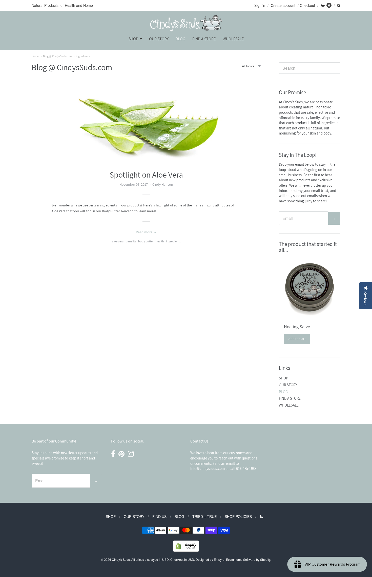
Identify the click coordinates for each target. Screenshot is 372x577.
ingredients (83, 56)
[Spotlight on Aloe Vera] (146, 120)
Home (35, 56)
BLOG (180, 39)
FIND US (159, 516)
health (160, 241)
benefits (131, 241)
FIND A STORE (204, 39)
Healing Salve (297, 327)
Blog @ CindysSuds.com (57, 56)
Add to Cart (297, 338)
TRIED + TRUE (204, 516)
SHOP (133, 39)
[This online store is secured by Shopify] (186, 550)
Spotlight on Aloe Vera (146, 174)
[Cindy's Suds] (186, 23)
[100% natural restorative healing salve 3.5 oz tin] (309, 288)
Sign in (259, 5)
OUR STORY (159, 39)
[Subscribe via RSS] (261, 516)
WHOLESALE (233, 39)
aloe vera (117, 241)
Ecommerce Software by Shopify (248, 559)
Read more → (146, 232)
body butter (146, 241)
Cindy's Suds (121, 559)
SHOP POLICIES (238, 516)
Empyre (219, 559)
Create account (283, 5)
